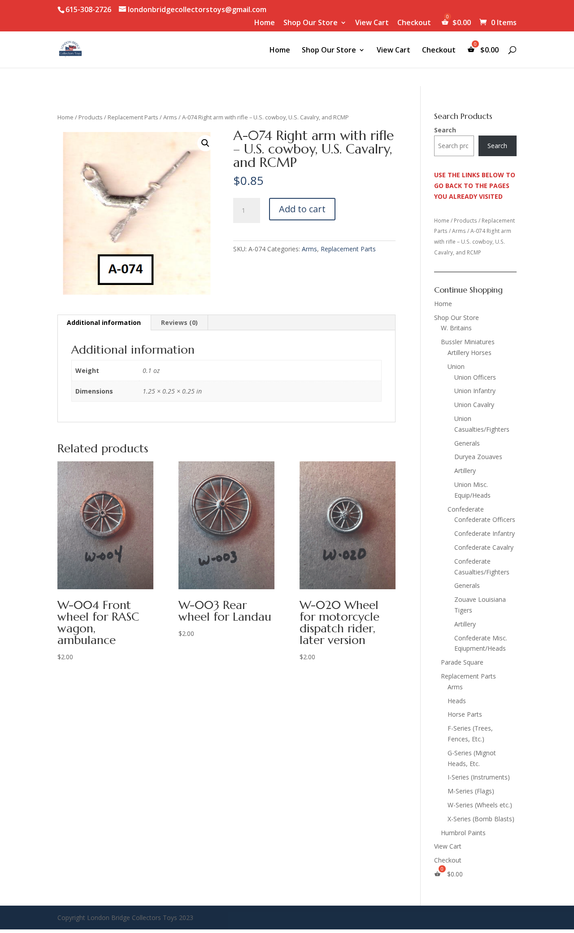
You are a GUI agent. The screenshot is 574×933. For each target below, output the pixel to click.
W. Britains (456, 328)
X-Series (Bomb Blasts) (481, 819)
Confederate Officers (484, 519)
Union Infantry (475, 390)
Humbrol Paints (463, 832)
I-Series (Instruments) (479, 777)
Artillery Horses (469, 352)
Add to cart (302, 209)
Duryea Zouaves (478, 456)
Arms (170, 117)
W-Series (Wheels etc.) (480, 805)
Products (90, 117)
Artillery (465, 470)
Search (445, 130)
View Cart (372, 23)
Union (456, 366)
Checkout (414, 23)
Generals (467, 443)
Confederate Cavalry (483, 547)
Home (264, 23)
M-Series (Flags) (471, 791)
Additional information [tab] (104, 322)
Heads (457, 700)
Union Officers (475, 377)
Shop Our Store (310, 23)
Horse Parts (465, 714)
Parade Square (462, 662)
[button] (205, 143)
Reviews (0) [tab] (179, 322)
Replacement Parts (133, 117)
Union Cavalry (474, 404)
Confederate (466, 509)
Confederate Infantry (484, 533)
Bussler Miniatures (468, 341)
